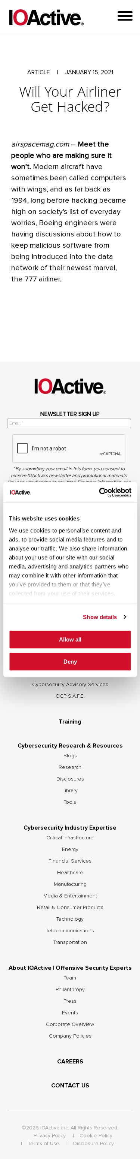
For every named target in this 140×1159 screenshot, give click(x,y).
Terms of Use (43, 1143)
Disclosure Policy (93, 1143)
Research (70, 767)
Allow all (70, 639)
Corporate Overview (70, 1024)
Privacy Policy (50, 1135)
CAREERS (70, 1062)
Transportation (70, 942)
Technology (70, 919)
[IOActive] (46, 17)
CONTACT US (70, 1086)
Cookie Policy (96, 1135)
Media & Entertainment (70, 896)
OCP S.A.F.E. (70, 696)
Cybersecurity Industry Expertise (70, 828)
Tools (70, 802)
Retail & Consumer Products (70, 907)
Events (70, 1012)
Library (70, 790)
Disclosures (70, 779)
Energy (70, 849)
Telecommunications (70, 930)
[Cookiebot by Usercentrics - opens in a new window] (99, 492)
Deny (70, 661)
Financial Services (70, 861)
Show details (100, 617)
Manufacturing (70, 884)
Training (70, 722)
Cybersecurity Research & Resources (70, 746)
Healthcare (70, 872)
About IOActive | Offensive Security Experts (70, 968)
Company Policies (70, 1036)
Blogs (70, 755)
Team (70, 978)
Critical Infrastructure (70, 837)
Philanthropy (70, 989)
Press (70, 1001)
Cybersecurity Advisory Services (70, 684)
